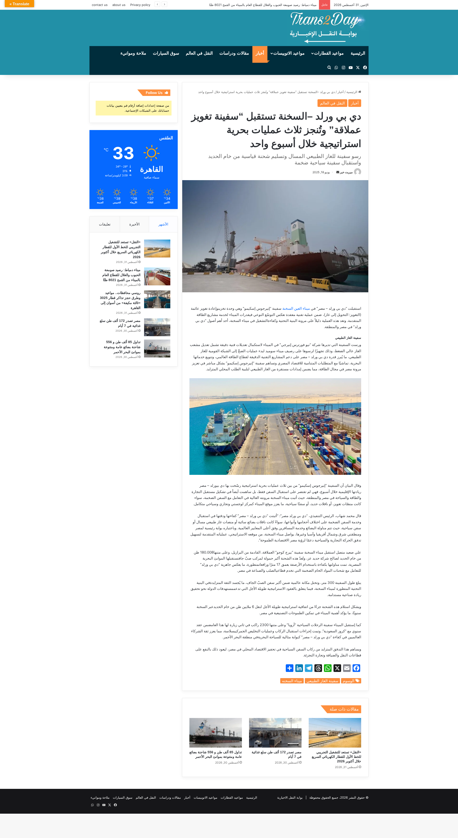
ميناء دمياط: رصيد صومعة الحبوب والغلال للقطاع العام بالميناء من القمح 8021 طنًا (263, 5)
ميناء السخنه (292, 680)
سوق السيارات (166, 53)
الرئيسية (358, 53)
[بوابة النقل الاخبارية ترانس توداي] (328, 28)
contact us (100, 5)
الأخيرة (134, 224)
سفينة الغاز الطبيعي (322, 680)
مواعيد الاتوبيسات (289, 53)
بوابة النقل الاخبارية (290, 797)
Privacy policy (140, 5)
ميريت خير (346, 172)
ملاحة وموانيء (133, 53)
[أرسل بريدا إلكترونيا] (337, 172)
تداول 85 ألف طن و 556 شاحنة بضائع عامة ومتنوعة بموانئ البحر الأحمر (122, 347)
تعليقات (104, 224)
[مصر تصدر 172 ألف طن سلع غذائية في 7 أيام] (275, 733)
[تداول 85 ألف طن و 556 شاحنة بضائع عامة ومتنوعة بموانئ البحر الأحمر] (215, 733)
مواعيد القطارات (329, 53)
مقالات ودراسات (234, 53)
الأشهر (163, 224)
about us (118, 5)
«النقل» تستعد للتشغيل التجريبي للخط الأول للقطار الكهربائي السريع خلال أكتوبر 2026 (336, 756)
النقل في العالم (199, 53)
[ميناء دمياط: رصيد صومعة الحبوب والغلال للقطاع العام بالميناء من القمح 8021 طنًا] (157, 276)
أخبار (260, 53)
